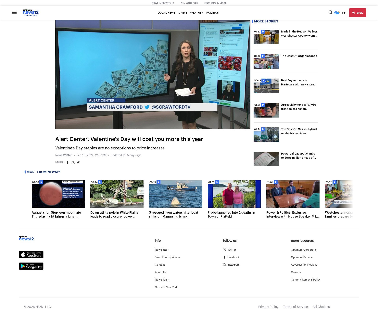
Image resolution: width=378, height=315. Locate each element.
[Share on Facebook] (67, 162)
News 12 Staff (63, 155)
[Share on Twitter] (73, 162)
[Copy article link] (78, 162)
